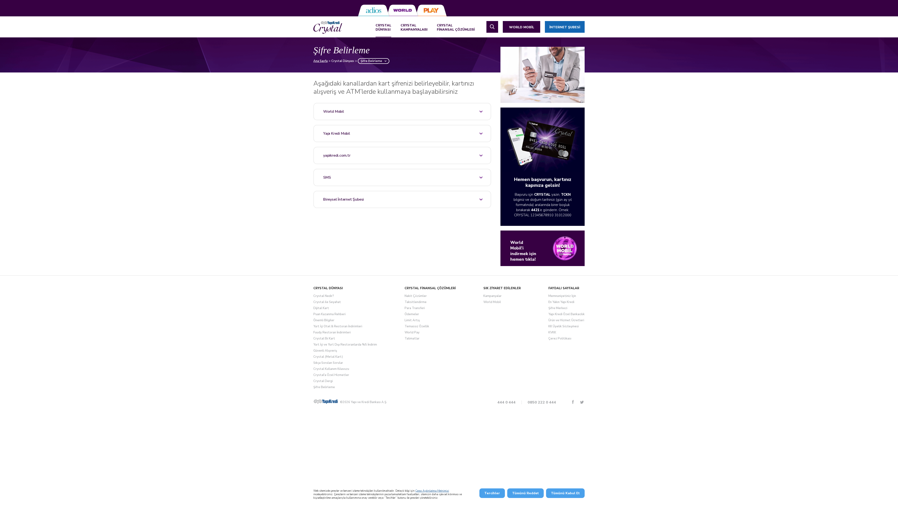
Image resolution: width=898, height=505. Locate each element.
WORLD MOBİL (521, 27)
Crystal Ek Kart (324, 338)
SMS (327, 177)
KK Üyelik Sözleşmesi (563, 326)
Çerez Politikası (559, 338)
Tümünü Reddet (525, 493)
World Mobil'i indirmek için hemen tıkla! (523, 251)
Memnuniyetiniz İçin (562, 296)
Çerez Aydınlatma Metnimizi (432, 491)
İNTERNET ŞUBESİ (564, 27)
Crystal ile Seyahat (327, 302)
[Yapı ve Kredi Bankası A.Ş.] (325, 401)
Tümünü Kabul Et (565, 493)
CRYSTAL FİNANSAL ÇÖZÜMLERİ (456, 27)
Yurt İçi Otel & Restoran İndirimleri (337, 326)
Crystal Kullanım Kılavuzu (331, 369)
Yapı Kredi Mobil (336, 133)
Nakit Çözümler (416, 296)
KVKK (552, 332)
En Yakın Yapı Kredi (561, 302)
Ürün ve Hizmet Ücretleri (566, 320)
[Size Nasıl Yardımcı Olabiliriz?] (492, 27)
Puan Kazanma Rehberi (329, 314)
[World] (402, 10)
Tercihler (492, 493)
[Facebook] (573, 402)
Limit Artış (412, 320)
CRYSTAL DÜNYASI (383, 27)
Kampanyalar (492, 296)
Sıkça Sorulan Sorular (328, 363)
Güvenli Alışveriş (325, 351)
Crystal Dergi (323, 381)
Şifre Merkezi (557, 308)
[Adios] (373, 10)
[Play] (431, 10)
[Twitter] (582, 402)
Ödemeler (412, 314)
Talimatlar (412, 338)
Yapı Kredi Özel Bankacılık (566, 314)
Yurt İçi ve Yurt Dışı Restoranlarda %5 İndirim (345, 345)
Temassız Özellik (417, 326)
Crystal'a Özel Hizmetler (331, 375)
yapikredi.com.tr (337, 155)
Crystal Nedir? (323, 296)
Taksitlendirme (416, 302)
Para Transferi (415, 308)
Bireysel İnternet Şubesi (343, 199)
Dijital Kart (321, 308)
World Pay (412, 332)
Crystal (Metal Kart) (328, 357)
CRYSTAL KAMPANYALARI (414, 27)
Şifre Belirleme (324, 387)
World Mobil (333, 111)
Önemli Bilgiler (323, 320)
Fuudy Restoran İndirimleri (332, 332)
